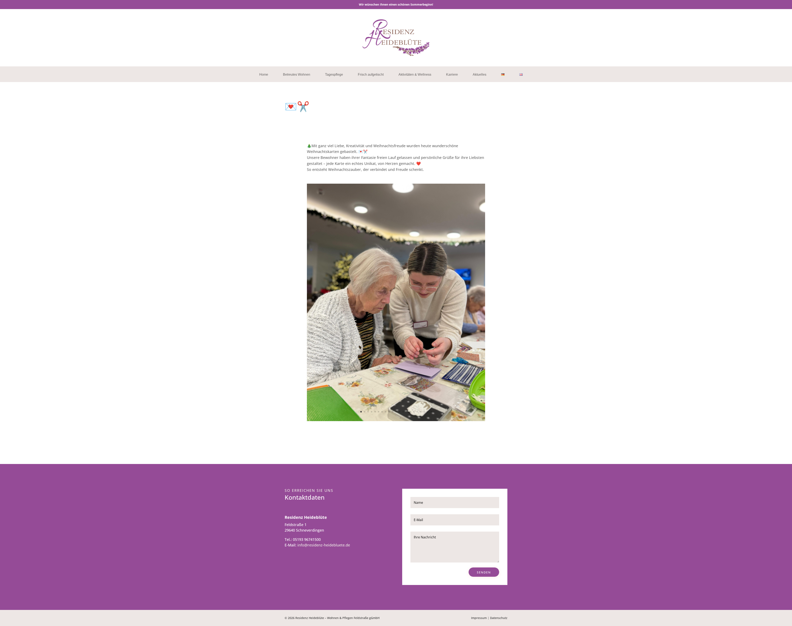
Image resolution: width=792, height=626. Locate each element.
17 (417, 411)
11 (396, 411)
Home (263, 74)
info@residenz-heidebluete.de (323, 545)
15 (410, 411)
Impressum (479, 618)
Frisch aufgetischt (371, 74)
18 (420, 411)
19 (424, 411)
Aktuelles (479, 74)
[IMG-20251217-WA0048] (396, 419)
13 (403, 411)
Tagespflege (334, 74)
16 (413, 411)
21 (431, 411)
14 (406, 411)
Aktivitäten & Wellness (414, 74)
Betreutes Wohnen (296, 74)
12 (399, 411)
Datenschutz (498, 618)
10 (392, 411)
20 (427, 411)
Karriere (452, 74)
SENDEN (484, 572)
